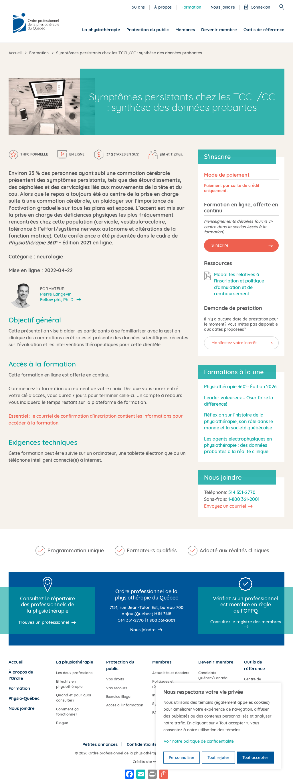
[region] (219, 726)
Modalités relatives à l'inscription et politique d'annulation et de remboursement (239, 284)
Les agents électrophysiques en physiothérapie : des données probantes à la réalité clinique (238, 445)
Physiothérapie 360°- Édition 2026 (240, 386)
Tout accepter (255, 757)
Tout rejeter (218, 757)
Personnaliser (182, 757)
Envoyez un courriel (225, 506)
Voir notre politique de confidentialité (199, 741)
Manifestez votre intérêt (234, 342)
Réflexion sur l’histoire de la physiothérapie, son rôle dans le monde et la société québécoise (238, 421)
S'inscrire (219, 245)
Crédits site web (146, 761)
